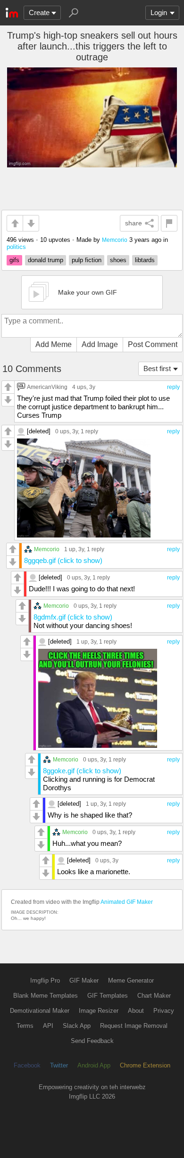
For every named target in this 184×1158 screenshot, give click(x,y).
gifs (14, 260)
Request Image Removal (133, 1025)
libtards (145, 260)
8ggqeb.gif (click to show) (63, 560)
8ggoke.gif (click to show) (82, 771)
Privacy (163, 1010)
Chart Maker (154, 995)
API (48, 1025)
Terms (25, 1025)
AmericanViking (47, 387)
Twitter (59, 1065)
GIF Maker (84, 980)
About (136, 1010)
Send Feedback (92, 1040)
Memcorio (114, 240)
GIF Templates (107, 995)
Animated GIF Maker (126, 902)
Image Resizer (98, 1010)
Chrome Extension (145, 1065)
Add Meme (53, 344)
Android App (93, 1065)
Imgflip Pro (45, 980)
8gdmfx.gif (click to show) (72, 617)
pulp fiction (86, 260)
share (133, 223)
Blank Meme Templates (45, 995)
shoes (118, 260)
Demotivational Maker (39, 1010)
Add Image (100, 344)
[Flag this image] (169, 223)
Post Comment (152, 344)
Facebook (27, 1065)
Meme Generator (131, 980)
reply (173, 387)
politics (16, 246)
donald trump (45, 260)
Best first (157, 368)
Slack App (77, 1025)
